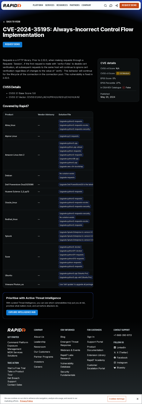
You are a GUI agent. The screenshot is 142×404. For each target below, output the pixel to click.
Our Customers (42, 351)
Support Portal (95, 341)
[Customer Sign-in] (116, 5)
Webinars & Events (70, 350)
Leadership (39, 341)
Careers (38, 366)
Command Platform (17, 342)
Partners (74, 5)
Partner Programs (43, 356)
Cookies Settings (116, 399)
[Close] (138, 399)
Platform (38, 5)
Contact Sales (14, 384)
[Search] (105, 5)
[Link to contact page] (110, 5)
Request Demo (129, 5)
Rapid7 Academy (96, 360)
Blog (62, 336)
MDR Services (14, 352)
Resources (62, 5)
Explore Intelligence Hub (22, 312)
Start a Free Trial (16, 368)
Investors (39, 361)
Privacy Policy (26, 401)
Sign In (90, 336)
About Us (39, 336)
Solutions (12, 355)
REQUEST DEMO (12, 44)
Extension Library (96, 355)
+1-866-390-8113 (123, 335)
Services (49, 5)
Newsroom (40, 346)
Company (86, 5)
